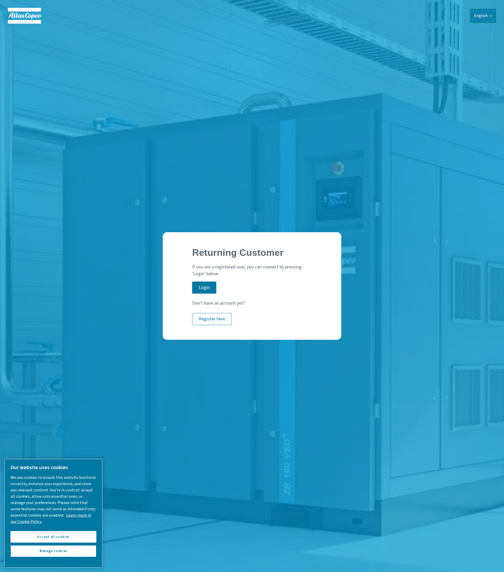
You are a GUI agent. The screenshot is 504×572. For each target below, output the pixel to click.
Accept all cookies (53, 536)
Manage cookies (53, 551)
